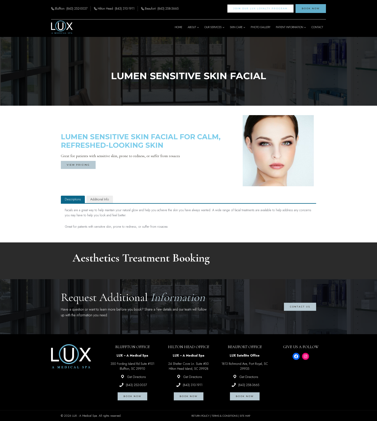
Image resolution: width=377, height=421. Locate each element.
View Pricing (78, 164)
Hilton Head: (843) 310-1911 (116, 8)
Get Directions (136, 377)
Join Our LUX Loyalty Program (260, 8)
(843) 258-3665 (248, 385)
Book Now (311, 8)
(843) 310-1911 (192, 385)
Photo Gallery (260, 27)
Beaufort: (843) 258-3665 (162, 8)
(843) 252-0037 (136, 385)
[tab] (73, 199)
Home (178, 27)
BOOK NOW (132, 396)
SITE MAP (245, 416)
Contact (317, 27)
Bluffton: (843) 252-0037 (71, 8)
